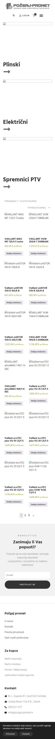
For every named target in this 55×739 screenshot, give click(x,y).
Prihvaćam (10, 734)
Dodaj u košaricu (14, 253)
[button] (13, 15)
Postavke (26, 734)
